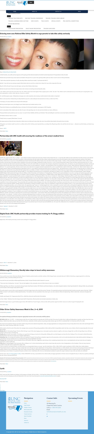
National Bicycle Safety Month (9, 72)
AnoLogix (49, 431)
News (79, 11)
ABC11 (5, 128)
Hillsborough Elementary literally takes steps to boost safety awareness (27, 270)
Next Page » (2, 390)
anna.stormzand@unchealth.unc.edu (48, 376)
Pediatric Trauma (27, 407)
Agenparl (6, 206)
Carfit (2, 368)
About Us (34, 11)
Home (14, 11)
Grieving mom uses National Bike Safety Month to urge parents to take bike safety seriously (35, 33)
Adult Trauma (27, 405)
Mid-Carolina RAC (28, 409)
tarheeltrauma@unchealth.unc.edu (56, 411)
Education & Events (28, 411)
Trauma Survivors (28, 414)
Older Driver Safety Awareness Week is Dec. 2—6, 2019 (21, 309)
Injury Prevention (27, 416)
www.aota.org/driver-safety (15, 353)
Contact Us (58, 11)
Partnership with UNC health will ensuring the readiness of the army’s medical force (32, 136)
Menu (31, 2)
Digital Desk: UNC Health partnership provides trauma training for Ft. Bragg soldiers (32, 214)
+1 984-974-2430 (56, 407)
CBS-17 (5, 262)
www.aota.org (53, 361)
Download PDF (3, 378)
